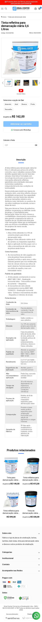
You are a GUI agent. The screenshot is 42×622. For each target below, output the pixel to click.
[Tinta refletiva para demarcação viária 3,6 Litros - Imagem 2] (17, 82)
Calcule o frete (9, 140)
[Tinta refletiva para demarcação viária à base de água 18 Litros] (31, 471)
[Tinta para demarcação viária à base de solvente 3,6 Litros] (11, 471)
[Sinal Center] (21, 8)
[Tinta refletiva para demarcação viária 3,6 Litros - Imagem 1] (8, 82)
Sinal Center (37, 33)
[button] (21, 91)
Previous (2, 82)
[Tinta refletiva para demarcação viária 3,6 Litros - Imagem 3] (26, 82)
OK (36, 145)
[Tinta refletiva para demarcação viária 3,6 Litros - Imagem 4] (35, 82)
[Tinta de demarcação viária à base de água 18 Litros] (31, 504)
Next (39, 82)
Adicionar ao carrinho (21, 124)
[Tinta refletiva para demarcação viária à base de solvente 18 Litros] (11, 504)
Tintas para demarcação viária (17, 17)
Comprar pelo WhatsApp (22, 130)
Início (4, 17)
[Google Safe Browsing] (24, 598)
